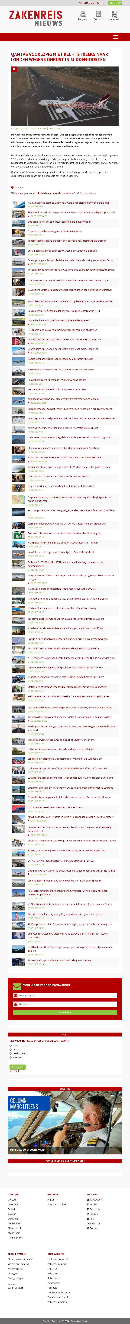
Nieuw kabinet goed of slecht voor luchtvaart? (39, 1040)
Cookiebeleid (14, 1223)
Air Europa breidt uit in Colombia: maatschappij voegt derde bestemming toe (69, 924)
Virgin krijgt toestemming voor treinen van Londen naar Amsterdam (64, 339)
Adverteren (13, 1204)
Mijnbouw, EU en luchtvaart (27, 1149)
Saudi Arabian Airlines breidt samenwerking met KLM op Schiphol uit (64, 880)
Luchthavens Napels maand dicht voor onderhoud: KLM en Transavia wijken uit (70, 777)
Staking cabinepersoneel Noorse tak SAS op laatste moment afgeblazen (67, 523)
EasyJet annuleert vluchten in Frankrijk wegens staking (57, 379)
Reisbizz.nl (53, 1273)
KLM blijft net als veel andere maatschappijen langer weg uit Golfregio (66, 628)
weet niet (17, 1057)
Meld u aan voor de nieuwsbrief (57, 193)
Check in (113, 3)
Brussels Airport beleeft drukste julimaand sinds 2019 (57, 389)
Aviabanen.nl (54, 1282)
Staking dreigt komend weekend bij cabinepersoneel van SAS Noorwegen (67, 686)
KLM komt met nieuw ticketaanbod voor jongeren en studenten (62, 329)
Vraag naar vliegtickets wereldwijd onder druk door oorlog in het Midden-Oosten (72, 840)
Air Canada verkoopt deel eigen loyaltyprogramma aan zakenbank (63, 398)
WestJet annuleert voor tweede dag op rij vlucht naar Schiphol (61, 739)
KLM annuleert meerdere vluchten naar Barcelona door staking (62, 608)
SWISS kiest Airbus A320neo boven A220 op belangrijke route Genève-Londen (70, 301)
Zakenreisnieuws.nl (57, 1263)
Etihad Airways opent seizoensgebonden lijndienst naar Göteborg (64, 447)
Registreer (101, 3)
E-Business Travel (57, 1204)
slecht (16, 1049)
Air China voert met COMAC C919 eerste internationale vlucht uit (63, 427)
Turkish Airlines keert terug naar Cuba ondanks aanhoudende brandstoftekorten (71, 269)
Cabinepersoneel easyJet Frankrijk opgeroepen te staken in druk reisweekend (70, 408)
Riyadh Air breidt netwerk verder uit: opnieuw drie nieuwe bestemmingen (68, 638)
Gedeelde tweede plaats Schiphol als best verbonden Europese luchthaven (69, 797)
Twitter (93, 1204)
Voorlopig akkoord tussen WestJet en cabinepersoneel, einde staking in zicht (69, 707)
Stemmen (17, 1066)
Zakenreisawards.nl (57, 1301)
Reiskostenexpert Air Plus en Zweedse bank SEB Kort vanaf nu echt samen (69, 696)
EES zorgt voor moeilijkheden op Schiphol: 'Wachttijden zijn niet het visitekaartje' (71, 418)
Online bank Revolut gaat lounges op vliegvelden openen (58, 320)
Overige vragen (15, 1278)
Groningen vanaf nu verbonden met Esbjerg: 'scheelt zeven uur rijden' (66, 676)
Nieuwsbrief (14, 1232)
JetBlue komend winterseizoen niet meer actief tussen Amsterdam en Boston (70, 904)
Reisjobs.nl (53, 1287)
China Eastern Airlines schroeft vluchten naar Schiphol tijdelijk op (62, 250)
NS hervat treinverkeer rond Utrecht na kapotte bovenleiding (61, 749)
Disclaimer (13, 1218)
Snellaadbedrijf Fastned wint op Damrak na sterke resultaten (61, 369)
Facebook (95, 1209)
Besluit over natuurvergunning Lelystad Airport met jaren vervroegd (65, 914)
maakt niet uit (20, 1053)
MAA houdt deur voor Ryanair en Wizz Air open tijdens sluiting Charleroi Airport (71, 816)
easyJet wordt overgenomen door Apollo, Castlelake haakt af (61, 552)
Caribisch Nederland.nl (59, 1292)
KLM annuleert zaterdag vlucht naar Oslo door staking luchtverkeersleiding (68, 202)
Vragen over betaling (18, 1263)
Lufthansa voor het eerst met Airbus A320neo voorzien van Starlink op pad (68, 280)
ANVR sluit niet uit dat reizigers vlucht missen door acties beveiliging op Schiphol (71, 212)
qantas (20, 187)
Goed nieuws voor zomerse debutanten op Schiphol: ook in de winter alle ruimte (71, 870)
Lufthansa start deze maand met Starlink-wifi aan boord (58, 476)
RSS (92, 1218)
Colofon (12, 1213)
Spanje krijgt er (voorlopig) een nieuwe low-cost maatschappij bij (63, 348)
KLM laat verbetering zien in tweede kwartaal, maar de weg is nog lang (66, 850)
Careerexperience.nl (58, 1297)
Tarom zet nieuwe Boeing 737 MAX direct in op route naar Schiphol (64, 457)
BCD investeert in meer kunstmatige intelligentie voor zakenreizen (64, 648)
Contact (12, 1199)
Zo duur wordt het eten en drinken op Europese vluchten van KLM (64, 310)
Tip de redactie (88, 193)
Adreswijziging (15, 1268)
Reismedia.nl (54, 1278)
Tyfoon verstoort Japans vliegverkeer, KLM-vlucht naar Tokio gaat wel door (69, 466)
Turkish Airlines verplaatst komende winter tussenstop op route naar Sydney (70, 716)
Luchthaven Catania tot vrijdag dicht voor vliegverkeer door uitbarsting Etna (69, 437)
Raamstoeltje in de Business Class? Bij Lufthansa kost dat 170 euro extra (68, 598)
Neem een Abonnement (20, 1259)
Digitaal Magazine (87, 3)
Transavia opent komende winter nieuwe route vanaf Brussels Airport (66, 618)
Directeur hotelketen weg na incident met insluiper (55, 231)
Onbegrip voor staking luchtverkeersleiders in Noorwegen (59, 221)
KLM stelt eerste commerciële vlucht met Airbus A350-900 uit (61, 588)
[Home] (35, 18)
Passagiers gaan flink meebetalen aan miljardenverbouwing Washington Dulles (70, 260)
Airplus (51, 1199)
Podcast (94, 1228)
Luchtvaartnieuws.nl (58, 1259)
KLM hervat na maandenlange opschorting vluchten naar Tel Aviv (63, 542)
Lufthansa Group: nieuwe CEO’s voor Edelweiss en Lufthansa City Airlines (67, 768)
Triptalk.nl (52, 1268)
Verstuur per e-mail (25, 193)
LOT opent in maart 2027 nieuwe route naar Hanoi (55, 807)
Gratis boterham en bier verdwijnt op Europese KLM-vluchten (61, 485)
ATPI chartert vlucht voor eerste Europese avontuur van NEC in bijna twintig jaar (72, 657)
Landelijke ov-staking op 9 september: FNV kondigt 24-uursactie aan (65, 758)
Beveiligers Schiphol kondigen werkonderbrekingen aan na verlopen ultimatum (70, 289)
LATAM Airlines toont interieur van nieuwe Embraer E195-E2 (61, 860)
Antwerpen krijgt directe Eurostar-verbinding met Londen (59, 960)
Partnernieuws (15, 1237)
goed (15, 1045)
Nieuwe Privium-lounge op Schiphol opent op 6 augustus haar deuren (65, 667)
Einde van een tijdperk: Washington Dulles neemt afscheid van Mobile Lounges (70, 787)
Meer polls (15, 1071)
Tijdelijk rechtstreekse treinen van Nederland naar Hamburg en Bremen (67, 240)
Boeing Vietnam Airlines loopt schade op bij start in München (60, 358)
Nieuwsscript (14, 1228)
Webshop (95, 1223)
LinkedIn (94, 1213)
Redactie (12, 1209)
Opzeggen (13, 1273)
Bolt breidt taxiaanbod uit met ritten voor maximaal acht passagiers (65, 533)
